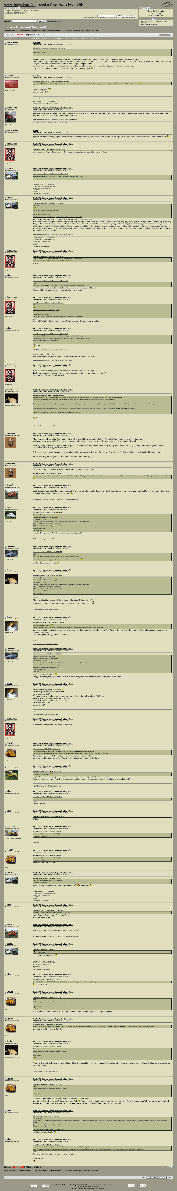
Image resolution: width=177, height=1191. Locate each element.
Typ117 (10, 743)
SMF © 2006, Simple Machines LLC (114, 1185)
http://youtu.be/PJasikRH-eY (41, 193)
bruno (9, 617)
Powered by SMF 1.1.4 (95, 1185)
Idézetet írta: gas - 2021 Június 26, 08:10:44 (46, 749)
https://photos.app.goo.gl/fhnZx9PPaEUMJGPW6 (48, 1129)
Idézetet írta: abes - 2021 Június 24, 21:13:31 (47, 949)
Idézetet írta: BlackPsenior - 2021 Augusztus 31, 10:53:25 (51, 81)
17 (20, 35)
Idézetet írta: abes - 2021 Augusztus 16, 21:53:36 (48, 256)
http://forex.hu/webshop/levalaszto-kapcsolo (46, 210)
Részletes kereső (53, 21)
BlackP (10, 485)
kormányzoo (12, 144)
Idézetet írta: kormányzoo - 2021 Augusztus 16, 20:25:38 (50, 174)
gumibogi (11, 826)
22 (32, 35)
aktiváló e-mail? (22, 12)
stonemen (11, 433)
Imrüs (9, 389)
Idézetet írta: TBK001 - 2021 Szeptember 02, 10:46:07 (49, 48)
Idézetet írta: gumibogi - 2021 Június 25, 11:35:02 (48, 816)
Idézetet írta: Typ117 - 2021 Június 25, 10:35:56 (47, 796)
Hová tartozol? (44, 30)
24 (36, 35)
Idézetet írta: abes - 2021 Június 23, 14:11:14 (47, 771)
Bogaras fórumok (56, 30)
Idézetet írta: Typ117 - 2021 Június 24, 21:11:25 (47, 979)
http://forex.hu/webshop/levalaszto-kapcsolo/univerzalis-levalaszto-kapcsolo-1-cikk (57, 217)
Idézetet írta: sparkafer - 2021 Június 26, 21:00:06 (48, 622)
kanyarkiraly (12, 107)
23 (34, 35)
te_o (9, 507)
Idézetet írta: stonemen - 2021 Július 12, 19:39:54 (48, 395)
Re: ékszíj (37, 43)
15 (16, 35)
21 (30, 35)
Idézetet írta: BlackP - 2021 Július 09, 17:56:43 (47, 473)
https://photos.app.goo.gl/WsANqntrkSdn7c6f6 (48, 786)
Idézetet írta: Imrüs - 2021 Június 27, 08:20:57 (47, 552)
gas (8, 766)
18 (22, 35)
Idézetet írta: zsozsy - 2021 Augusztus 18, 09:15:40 (49, 149)
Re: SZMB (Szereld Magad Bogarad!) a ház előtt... (53, 108)
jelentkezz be (25, 10)
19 (24, 35)
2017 (43, 35)
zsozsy (10, 168)
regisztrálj (36, 10)
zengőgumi (36, 842)
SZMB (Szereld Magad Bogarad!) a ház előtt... (83, 30)
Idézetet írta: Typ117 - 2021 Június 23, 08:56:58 (47, 1144)
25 (39, 35)
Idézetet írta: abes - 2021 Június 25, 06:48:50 (47, 831)
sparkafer (11, 546)
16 (18, 35)
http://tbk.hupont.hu (39, 103)
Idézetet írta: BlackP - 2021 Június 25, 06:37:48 (48, 910)
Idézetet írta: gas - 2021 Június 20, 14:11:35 (46, 1116)
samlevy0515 (152, 24)
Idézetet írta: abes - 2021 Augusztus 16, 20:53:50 (48, 203)
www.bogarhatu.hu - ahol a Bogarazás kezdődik (20, 30)
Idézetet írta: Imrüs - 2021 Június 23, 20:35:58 (47, 1024)
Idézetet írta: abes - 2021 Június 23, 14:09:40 (47, 997)
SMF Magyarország (93, 1186)
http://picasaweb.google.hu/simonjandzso (45, 644)
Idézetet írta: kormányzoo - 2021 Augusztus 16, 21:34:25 (50, 281)
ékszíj (35, 131)
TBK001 (10, 75)
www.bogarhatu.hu (20, 4)
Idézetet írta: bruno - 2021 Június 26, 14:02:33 (47, 512)
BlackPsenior (12, 42)
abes (9, 275)
